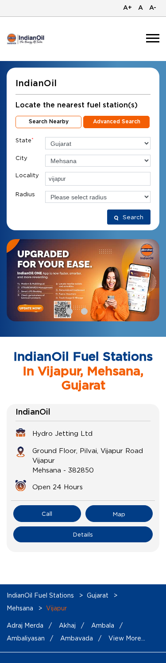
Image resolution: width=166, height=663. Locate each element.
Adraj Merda (25, 625)
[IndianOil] (26, 39)
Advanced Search (116, 121)
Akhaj (67, 625)
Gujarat (97, 595)
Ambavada (76, 638)
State (24, 140)
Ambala (102, 625)
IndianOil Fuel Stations (41, 595)
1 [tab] (68, 310)
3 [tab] (98, 310)
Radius (25, 194)
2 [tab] (83, 310)
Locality (27, 175)
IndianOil (32, 412)
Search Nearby (49, 121)
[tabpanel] (83, 280)
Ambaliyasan (26, 638)
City (21, 158)
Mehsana (20, 608)
